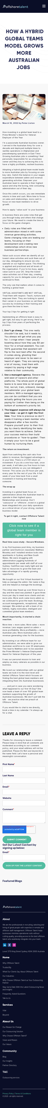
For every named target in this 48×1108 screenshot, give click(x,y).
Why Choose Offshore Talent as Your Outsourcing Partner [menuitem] (23, 981)
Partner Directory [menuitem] (10, 1065)
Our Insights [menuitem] (7, 1061)
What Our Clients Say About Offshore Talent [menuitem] (20, 972)
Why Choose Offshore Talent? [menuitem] (15, 1036)
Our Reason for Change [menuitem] (12, 1027)
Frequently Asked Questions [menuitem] (14, 994)
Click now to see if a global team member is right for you (24, 530)
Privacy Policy (8, 1093)
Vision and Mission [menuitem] (10, 1040)
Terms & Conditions (23, 1093)
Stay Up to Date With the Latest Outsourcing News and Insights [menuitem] (23, 988)
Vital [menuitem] (4, 1011)
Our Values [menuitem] (7, 1044)
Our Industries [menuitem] (8, 976)
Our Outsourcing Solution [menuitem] (13, 1032)
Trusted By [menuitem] (7, 967)
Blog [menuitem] (4, 1057)
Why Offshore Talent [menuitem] (11, 963)
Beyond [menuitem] (6, 1015)
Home (6, 957)
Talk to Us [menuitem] (6, 998)
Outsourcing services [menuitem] (11, 1078)
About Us (8, 1021)
